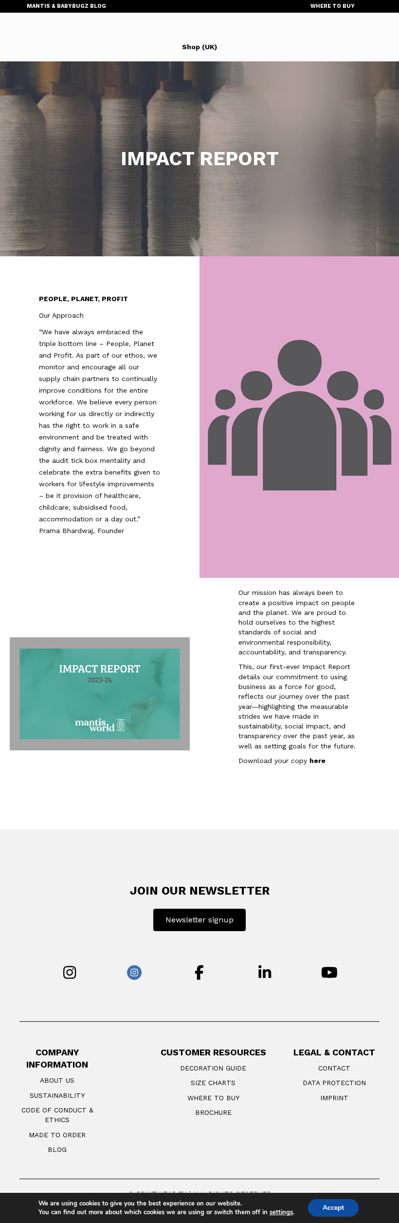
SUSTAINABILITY (57, 1095)
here (317, 760)
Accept (333, 1207)
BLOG (57, 1149)
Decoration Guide (213, 1068)
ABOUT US (57, 1080)
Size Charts (213, 1083)
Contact (334, 1068)
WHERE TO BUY (332, 6)
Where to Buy (213, 1098)
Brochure (213, 1112)
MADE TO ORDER (57, 1135)
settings (281, 1212)
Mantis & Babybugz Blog (66, 6)
